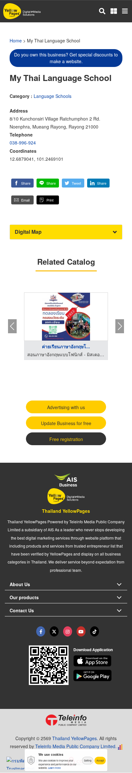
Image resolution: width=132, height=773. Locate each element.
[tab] (66, 232)
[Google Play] (100, 675)
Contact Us (22, 610)
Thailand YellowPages (66, 511)
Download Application (93, 649)
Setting (87, 760)
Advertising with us (66, 407)
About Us (20, 584)
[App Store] (100, 661)
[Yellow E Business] (40, 631)
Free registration (66, 439)
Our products (24, 597)
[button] (22, 183)
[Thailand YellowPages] (54, 631)
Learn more (54, 767)
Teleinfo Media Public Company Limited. (76, 746)
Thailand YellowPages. (75, 738)
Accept (100, 760)
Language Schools (52, 96)
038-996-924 (23, 142)
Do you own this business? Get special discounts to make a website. (66, 57)
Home (16, 40)
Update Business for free (66, 423)
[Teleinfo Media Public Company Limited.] (66, 720)
